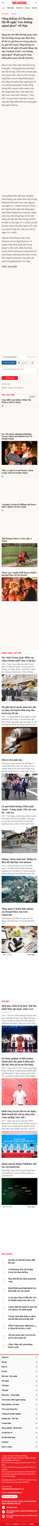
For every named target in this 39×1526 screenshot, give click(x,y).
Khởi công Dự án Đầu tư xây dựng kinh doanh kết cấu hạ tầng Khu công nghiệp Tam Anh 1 (19, 1114)
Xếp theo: (4, 387)
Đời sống (5, 1381)
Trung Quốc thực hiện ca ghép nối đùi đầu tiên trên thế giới (22, 1317)
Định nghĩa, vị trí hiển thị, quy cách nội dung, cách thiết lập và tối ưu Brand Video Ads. (18, 921)
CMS (16, 1524)
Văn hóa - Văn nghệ (9, 1376)
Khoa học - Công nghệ (10, 1395)
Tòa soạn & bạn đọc (10, 1409)
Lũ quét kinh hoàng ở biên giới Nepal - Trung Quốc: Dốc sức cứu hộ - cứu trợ (19, 809)
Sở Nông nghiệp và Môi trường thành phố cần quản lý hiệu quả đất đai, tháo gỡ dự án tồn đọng (18, 1061)
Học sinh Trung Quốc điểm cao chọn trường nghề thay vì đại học (19, 659)
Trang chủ (5, 14)
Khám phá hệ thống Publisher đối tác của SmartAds (19, 1165)
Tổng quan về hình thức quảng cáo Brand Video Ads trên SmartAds (17, 911)
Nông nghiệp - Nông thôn (12, 1428)
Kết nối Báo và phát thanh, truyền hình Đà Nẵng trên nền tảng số (19, 1502)
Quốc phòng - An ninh (10, 1404)
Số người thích (19, 387)
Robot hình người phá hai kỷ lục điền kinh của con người (22, 1289)
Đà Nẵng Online (11, 1507)
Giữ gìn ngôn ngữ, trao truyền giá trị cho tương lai (21, 1336)
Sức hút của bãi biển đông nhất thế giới (21, 1261)
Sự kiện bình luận (8, 1437)
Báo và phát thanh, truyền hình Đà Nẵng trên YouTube (21, 1516)
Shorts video (7, 1447)
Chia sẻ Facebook (10, 362)
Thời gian (10, 388)
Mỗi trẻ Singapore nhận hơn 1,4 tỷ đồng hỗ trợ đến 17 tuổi (22, 1327)
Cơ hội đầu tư (7, 1433)
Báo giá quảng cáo (9, 1496)
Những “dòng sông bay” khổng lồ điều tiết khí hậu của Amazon (19, 861)
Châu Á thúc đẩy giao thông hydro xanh (20, 1345)
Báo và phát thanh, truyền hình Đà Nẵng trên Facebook (21, 1512)
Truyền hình (6, 1423)
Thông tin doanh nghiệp (11, 1414)
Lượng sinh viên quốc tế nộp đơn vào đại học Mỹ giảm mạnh (22, 1308)
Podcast (5, 1442)
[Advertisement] (19, 289)
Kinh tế (34, 8)
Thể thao (5, 1386)
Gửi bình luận (9, 378)
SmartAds (8, 955)
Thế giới (13, 14)
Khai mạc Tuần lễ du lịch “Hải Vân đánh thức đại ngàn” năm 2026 (19, 1007)
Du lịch (4, 1371)
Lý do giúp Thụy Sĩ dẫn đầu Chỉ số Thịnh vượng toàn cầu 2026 (22, 1298)
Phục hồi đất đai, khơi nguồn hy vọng (22, 1280)
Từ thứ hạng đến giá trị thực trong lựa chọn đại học (20, 1270)
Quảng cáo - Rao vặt (10, 1418)
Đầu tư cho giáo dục (12, 759)
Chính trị (19, 8)
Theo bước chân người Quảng (13, 1400)
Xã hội (27, 8)
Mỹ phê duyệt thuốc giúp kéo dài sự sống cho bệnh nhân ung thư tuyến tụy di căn (19, 710)
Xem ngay (31, 955)
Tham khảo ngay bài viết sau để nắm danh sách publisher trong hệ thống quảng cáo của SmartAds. (18, 1173)
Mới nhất (10, 8)
